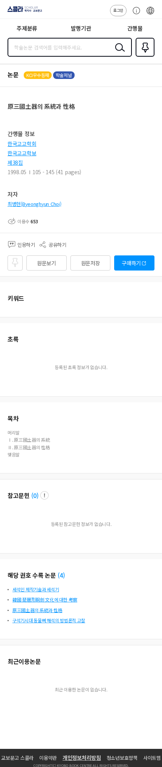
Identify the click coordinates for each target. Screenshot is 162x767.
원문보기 (46, 263)
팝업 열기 (44, 495)
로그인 (118, 10)
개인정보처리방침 (82, 757)
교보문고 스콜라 (17, 757)
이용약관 (48, 757)
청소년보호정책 (122, 757)
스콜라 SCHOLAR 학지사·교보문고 (23, 11)
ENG (150, 14)
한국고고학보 (22, 153)
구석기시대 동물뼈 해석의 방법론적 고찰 (48, 620)
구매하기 (131, 263)
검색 (118, 53)
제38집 (15, 162)
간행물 (135, 28)
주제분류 (27, 28)
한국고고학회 (22, 143)
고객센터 (134, 14)
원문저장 (90, 263)
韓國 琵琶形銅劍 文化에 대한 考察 (44, 599)
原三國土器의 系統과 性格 (37, 610)
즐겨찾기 (143, 56)
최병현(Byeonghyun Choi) (34, 203)
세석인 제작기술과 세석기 (35, 589)
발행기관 (81, 28)
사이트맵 (152, 757)
